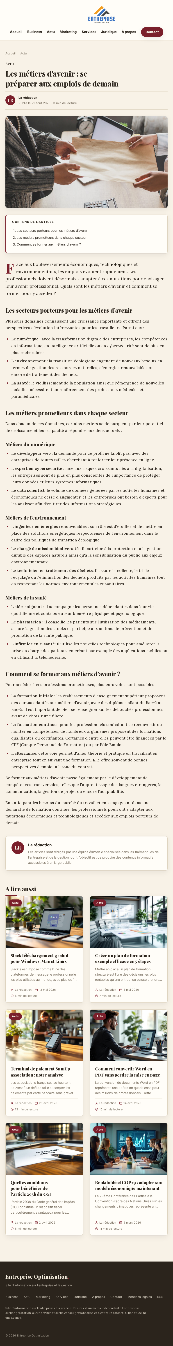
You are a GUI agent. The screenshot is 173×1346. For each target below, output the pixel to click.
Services (89, 32)
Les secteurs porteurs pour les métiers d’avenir (52, 231)
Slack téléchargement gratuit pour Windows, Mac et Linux (39, 958)
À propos (129, 32)
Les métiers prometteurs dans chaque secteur (51, 238)
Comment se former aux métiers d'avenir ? (49, 244)
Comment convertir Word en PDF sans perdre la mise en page (127, 1071)
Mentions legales (139, 1297)
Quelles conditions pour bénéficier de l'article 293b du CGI (31, 1188)
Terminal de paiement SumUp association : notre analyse (40, 1071)
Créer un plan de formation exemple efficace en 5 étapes (123, 958)
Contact (152, 32)
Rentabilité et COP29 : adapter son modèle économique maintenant (128, 1185)
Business (34, 32)
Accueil (16, 32)
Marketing (68, 32)
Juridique (109, 32)
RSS (160, 1297)
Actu (51, 32)
